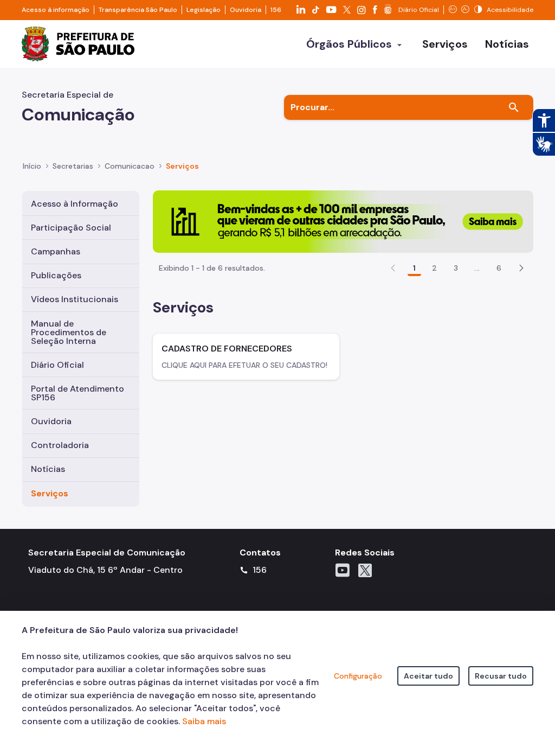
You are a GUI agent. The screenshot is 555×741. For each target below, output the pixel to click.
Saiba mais (204, 721)
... (477, 268)
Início (32, 166)
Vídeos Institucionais (74, 299)
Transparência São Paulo (138, 10)
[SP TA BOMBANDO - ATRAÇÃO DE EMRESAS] (343, 220)
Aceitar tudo (428, 676)
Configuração (358, 676)
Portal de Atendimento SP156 (77, 393)
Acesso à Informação (74, 203)
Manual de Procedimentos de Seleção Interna (68, 332)
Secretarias (73, 166)
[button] (521, 268)
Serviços (49, 493)
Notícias (48, 469)
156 (275, 10)
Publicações (56, 275)
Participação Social (71, 227)
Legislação (203, 10)
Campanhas (55, 251)
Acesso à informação (55, 10)
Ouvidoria (245, 10)
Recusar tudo (501, 676)
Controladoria (60, 445)
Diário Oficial (57, 364)
